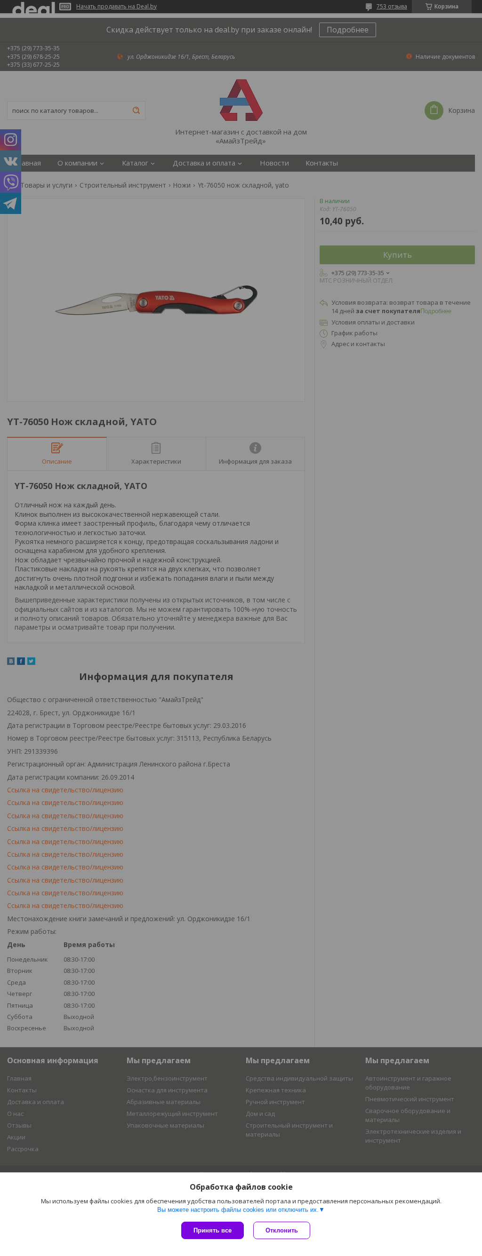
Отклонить (281, 1230)
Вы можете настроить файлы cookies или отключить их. (238, 1209)
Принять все (212, 1230)
